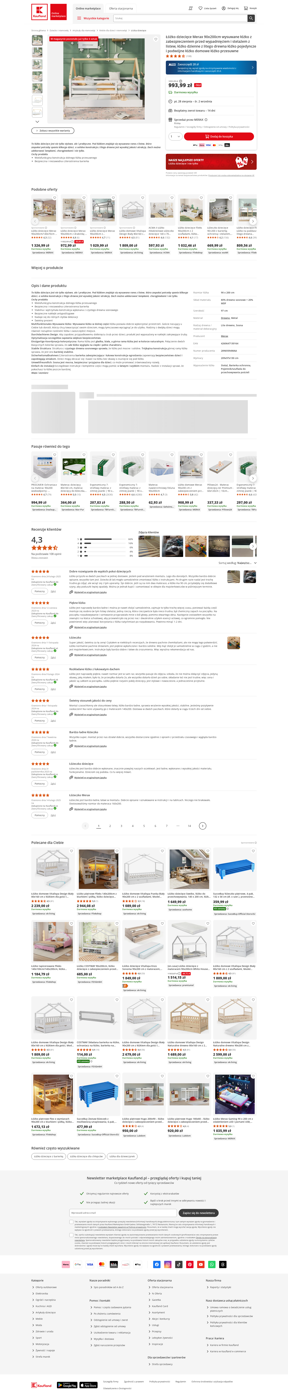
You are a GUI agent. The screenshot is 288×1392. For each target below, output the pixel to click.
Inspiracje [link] (157, 1344)
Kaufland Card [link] (160, 1306)
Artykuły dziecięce (46, 1312)
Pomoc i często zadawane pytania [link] (112, 1307)
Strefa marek (43, 1356)
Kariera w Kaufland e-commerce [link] (228, 1351)
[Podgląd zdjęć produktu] (37, 79)
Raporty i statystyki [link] (220, 1287)
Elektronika (42, 1293)
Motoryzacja (42, 1344)
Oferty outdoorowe (46, 1287)
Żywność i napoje (45, 1350)
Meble (39, 1318)
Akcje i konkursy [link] (161, 1318)
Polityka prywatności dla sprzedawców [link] (231, 1316)
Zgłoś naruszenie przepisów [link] (109, 1345)
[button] (105, 539)
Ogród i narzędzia (46, 1299)
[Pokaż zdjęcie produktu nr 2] (37, 52)
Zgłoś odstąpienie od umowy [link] (110, 1326)
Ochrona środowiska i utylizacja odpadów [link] (212, 1381)
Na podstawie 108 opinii (46, 554)
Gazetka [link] (156, 1299)
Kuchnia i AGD (44, 1306)
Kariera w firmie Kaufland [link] (224, 1345)
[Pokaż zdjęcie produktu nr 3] (37, 64)
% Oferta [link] (157, 1293)
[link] (121, 8)
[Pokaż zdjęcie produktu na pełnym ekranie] (103, 79)
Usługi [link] (155, 1325)
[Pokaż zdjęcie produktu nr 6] (37, 100)
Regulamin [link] (181, 1381)
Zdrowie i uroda (44, 1331)
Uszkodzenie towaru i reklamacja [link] (112, 1332)
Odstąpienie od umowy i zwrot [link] (111, 1320)
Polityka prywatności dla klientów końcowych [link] (228, 1324)
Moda (39, 1325)
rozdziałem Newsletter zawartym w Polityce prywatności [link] (122, 1227)
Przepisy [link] (156, 1331)
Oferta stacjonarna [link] (162, 1287)
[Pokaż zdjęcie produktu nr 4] (37, 76)
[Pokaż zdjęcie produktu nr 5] (37, 88)
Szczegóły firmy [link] (110, 1381)
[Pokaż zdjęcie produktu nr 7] (37, 112)
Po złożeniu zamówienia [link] (107, 1313)
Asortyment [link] (158, 1312)
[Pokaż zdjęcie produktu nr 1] (37, 40)
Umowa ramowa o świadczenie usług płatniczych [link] (230, 1309)
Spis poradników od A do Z (109, 1287)
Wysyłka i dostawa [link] (104, 1338)
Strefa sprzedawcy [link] (162, 1364)
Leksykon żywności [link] (162, 1337)
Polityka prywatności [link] (159, 1381)
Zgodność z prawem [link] (134, 1381)
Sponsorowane (37, 228)
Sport (39, 1337)
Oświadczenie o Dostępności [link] (117, 1388)
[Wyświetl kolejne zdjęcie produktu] (37, 122)
